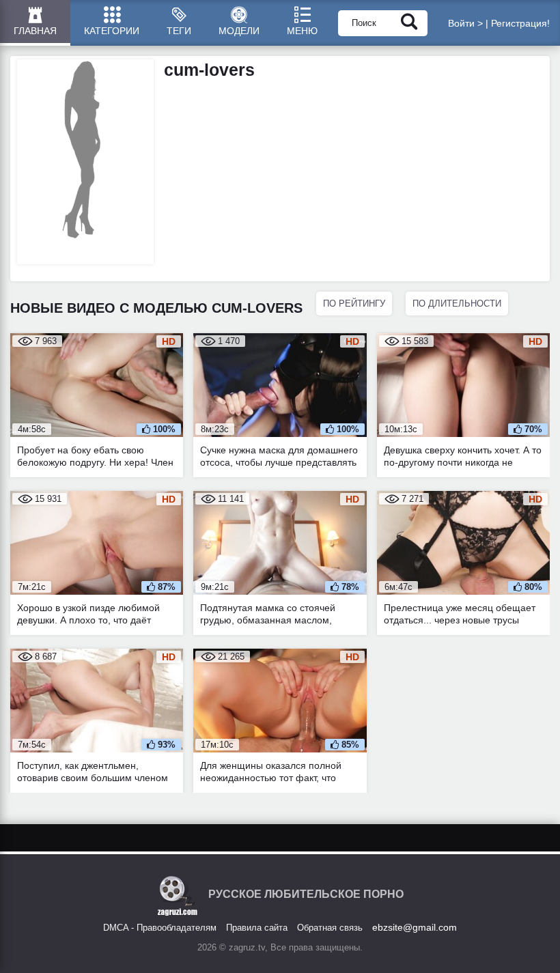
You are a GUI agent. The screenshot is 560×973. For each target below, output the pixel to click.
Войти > (465, 23)
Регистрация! (520, 23)
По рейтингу (354, 303)
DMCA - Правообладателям (159, 927)
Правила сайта (257, 927)
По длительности (456, 303)
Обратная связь (330, 927)
